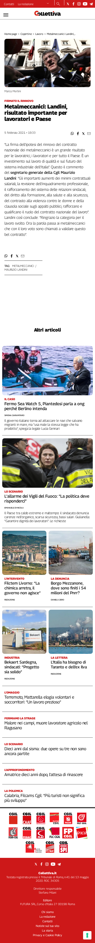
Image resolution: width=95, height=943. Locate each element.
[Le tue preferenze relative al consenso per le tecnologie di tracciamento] (87, 935)
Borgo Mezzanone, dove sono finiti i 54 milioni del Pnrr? (68, 588)
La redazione (26, 4)
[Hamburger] (5, 14)
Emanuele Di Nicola (14, 507)
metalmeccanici (23, 266)
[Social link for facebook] (73, 4)
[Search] (58, 4)
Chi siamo (48, 912)
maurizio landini (15, 269)
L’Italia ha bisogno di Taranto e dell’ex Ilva (69, 664)
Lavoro (39, 34)
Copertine (26, 34)
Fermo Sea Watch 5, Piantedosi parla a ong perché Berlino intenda (44, 406)
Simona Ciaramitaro (14, 415)
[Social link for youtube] (85, 4)
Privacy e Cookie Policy (47, 935)
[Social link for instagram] (79, 4)
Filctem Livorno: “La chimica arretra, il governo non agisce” (22, 588)
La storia (47, 930)
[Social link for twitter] (68, 4)
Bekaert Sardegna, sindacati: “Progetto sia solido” (21, 667)
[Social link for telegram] (91, 4)
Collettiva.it (47, 873)
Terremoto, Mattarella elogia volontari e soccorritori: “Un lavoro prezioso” (39, 699)
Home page (10, 34)
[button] (72, 133)
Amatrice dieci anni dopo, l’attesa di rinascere (43, 774)
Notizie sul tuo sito (47, 926)
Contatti (9, 4)
